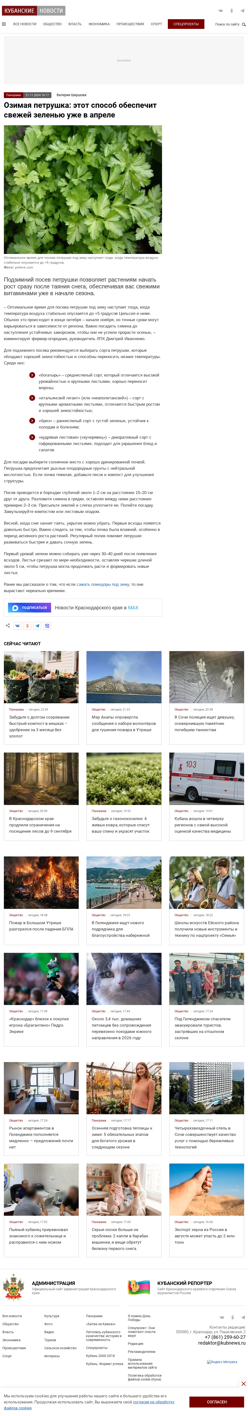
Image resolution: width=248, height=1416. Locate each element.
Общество (52, 24)
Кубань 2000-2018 (100, 1356)
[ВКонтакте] (17, 626)
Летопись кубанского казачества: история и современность (104, 1336)
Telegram (242, 10)
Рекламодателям (141, 1352)
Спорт (156, 24)
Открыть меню (4, 25)
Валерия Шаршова (71, 95)
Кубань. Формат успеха (104, 1364)
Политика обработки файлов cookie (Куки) (145, 1377)
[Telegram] (37, 626)
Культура (51, 1316)
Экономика (99, 24)
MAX (133, 608)
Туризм (50, 1340)
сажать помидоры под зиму (103, 584)
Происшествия (130, 24)
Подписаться (34, 608)
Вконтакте (220, 10)
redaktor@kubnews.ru (222, 1343)
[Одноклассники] (27, 626)
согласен (217, 1402)
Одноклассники (231, 10)
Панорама (13, 95)
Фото (48, 1324)
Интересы (52, 1356)
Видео (49, 1332)
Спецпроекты (186, 24)
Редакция (135, 1344)
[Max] (47, 626)
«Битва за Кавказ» (101, 1324)
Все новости (24, 24)
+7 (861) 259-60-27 (225, 1337)
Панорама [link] (16, 709)
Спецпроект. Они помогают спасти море (141, 1332)
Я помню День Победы (139, 1318)
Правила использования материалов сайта (142, 1363)
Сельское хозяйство (60, 1348)
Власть (75, 24)
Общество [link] (99, 709)
